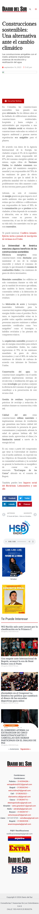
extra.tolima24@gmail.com (19, 790)
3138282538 (22, 821)
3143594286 (23, 781)
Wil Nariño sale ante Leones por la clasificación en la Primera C (19, 628)
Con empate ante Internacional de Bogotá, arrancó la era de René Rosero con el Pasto (19, 661)
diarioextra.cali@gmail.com (19, 797)
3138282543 (22, 787)
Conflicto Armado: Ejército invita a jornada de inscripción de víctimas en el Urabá (19, 236)
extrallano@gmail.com (29, 818)
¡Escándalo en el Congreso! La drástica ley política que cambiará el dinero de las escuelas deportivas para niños (19, 696)
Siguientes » (25, 749)
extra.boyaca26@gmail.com (19, 815)
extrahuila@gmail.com (23, 809)
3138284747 (22, 812)
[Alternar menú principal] (35, 9)
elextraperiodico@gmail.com (19, 803)
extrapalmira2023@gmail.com (19, 784)
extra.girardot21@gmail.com (24, 806)
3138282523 (21, 793)
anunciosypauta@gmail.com (19, 824)
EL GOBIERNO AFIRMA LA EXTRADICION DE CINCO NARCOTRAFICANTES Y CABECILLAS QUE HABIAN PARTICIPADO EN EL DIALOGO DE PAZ (18, 736)
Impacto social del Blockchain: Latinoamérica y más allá (19, 485)
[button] (30, 9)
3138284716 (22, 800)
